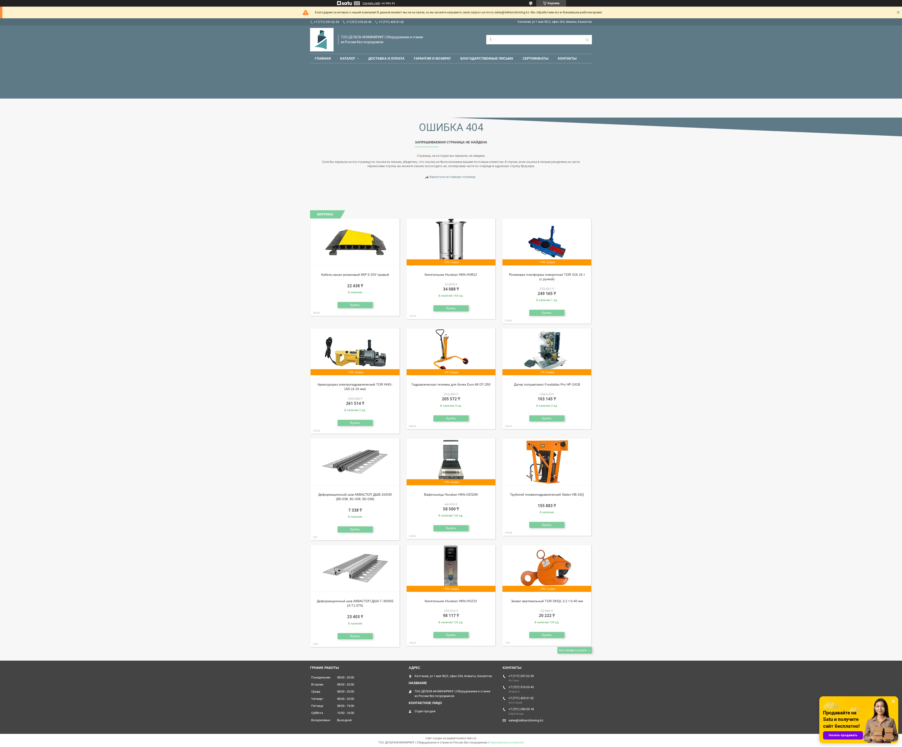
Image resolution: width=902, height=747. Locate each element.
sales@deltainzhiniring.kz (526, 720)
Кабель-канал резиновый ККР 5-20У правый (355, 274)
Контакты (567, 58)
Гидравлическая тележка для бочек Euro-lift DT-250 (451, 384)
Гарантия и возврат (432, 58)
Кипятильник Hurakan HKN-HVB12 (451, 274)
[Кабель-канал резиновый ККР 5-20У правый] (355, 241)
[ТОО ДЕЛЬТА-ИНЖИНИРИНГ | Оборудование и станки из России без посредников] (322, 39)
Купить (355, 305)
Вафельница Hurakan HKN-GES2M (451, 494)
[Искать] (587, 39)
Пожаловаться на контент (506, 742)
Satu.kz (472, 738)
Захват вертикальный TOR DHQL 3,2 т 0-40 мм (547, 601)
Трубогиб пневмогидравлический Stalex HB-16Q (547, 494)
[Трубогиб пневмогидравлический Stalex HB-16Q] (546, 461)
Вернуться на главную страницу (452, 177)
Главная (323, 58)
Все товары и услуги (573, 650)
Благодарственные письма (486, 58)
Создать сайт (371, 3)
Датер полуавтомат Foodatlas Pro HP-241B (547, 384)
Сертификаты (535, 58)
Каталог (347, 58)
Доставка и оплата (386, 58)
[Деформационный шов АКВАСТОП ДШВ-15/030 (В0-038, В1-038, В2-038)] (355, 461)
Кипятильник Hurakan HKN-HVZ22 (451, 601)
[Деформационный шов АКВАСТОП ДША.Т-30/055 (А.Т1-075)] (355, 568)
